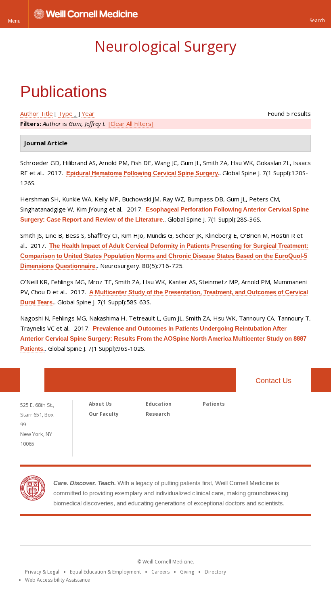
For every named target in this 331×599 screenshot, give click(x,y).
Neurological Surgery (165, 46)
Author (29, 113)
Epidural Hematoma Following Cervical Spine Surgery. (142, 173)
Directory (215, 571)
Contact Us (273, 381)
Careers (160, 571)
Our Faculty (104, 414)
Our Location (32, 380)
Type (65, 113)
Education (159, 403)
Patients (214, 403)
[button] (317, 14)
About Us (100, 403)
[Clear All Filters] (131, 123)
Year (88, 113)
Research (158, 414)
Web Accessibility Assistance (57, 579)
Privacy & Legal (42, 571)
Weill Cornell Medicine (165, 532)
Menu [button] (14, 20)
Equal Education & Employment (105, 571)
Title (46, 113)
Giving (187, 571)
